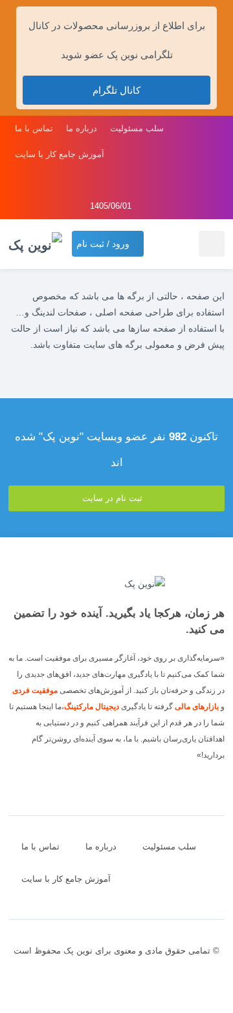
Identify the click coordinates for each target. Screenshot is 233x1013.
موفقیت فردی (35, 690)
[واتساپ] (116, 180)
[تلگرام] (135, 180)
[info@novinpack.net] (98, 180)
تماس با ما (34, 128)
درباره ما (81, 128)
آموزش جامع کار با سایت (59, 154)
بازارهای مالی (197, 706)
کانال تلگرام (116, 90)
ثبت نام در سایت (113, 498)
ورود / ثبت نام (104, 244)
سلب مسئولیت (137, 128)
